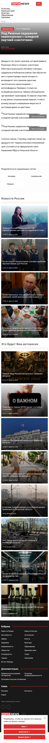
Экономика (28, 658)
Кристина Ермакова (8, 48)
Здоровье (5, 17)
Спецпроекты (6, 654)
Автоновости (6, 635)
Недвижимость (7, 646)
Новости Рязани (7, 631)
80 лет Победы (7, 662)
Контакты (28, 691)
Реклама (4, 691)
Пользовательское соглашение (13, 679)
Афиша (4, 639)
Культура (5, 13)
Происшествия (8, 11)
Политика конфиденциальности (33, 674)
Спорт (26, 654)
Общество (5, 650)
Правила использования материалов (10, 674)
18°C (39, 4)
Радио (3, 695)
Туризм (4, 658)
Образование (7, 15)
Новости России (30, 631)
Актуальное (29, 635)
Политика (5, 9)
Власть (27, 639)
